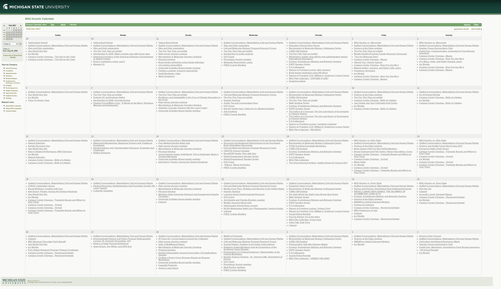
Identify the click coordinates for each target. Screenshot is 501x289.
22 (14, 37)
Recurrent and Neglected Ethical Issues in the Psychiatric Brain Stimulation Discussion (252, 144)
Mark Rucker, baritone (234, 267)
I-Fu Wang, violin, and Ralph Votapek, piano (440, 61)
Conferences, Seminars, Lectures (13, 82)
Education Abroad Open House (304, 45)
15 (14, 34)
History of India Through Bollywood (111, 243)
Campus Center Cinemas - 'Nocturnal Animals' (377, 208)
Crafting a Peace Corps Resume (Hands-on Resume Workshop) (184, 259)
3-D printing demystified (170, 65)
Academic (9, 71)
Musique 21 (99, 64)
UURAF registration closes (41, 186)
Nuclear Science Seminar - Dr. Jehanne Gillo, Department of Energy (253, 258)
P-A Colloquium (296, 67)
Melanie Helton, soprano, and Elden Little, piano (377, 68)
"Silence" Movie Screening (237, 165)
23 (16, 37)
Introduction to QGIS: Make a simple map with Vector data (121, 54)
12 (7, 34)
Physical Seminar (167, 151)
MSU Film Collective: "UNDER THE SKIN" (309, 258)
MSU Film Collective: (299, 160)
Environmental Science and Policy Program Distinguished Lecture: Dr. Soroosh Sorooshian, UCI (122, 240)
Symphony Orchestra (364, 71)
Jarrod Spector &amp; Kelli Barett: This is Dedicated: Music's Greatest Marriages (188, 155)
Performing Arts (12, 88)
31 (11, 30)
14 (11, 34)
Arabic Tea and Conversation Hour (241, 103)
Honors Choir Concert (430, 236)
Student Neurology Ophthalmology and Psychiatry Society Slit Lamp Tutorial (124, 187)
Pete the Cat (425, 189)
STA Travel (229, 57)
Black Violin (360, 162)
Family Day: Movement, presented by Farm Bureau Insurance (449, 247)
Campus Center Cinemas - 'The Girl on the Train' (52, 57)
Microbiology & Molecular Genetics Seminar (180, 57)
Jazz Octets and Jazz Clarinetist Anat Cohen (375, 103)
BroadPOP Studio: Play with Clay (240, 153)
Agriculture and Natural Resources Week (439, 241)
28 (11, 39)
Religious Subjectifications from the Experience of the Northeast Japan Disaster (250, 248)
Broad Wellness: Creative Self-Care (45, 189)
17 (18, 34)
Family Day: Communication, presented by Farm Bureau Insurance (447, 52)
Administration (11, 73)
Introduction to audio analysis (238, 54)
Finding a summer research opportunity (178, 71)
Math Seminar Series (299, 103)
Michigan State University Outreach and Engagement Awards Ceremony (188, 195)
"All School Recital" (429, 250)
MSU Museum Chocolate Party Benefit (47, 241)
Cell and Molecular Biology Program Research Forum (250, 48)
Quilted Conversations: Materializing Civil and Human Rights (58, 45)
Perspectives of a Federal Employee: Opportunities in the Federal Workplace (252, 253)
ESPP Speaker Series (299, 64)
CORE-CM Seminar (298, 51)
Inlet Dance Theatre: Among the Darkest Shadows (183, 162)
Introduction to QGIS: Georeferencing (111, 100)
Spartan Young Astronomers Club (436, 48)
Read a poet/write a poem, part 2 (109, 61)
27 (9, 39)
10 (18, 32)
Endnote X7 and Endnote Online (109, 97)
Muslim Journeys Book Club (238, 203)
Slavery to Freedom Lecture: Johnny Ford (309, 208)
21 (11, 37)
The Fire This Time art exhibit (107, 51)
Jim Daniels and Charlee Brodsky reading (244, 200)
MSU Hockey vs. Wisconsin (367, 42)
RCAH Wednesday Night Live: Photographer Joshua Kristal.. (254, 208)
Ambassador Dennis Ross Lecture (241, 205)
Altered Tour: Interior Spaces (368, 62)
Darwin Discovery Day (39, 146)
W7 (4, 34)
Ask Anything (230, 111)
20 (9, 37)
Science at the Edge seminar (368, 48)
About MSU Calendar (13, 106)
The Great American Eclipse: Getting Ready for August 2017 (318, 163)
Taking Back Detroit (37, 42)
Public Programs (12, 91)
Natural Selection (36, 143)
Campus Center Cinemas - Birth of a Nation (375, 100)
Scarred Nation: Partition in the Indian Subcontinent (249, 244)
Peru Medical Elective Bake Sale (174, 143)
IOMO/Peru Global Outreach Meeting (371, 202)
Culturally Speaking (103, 191)
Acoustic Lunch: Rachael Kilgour (435, 194)
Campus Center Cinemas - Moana (370, 59)
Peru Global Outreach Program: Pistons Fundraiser (53, 250)
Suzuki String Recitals (300, 214)
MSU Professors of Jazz (366, 210)
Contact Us (35, 280)
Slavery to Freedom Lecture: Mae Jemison (309, 70)
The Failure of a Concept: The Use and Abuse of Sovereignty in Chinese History (319, 112)
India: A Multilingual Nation (171, 244)
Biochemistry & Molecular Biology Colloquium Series (315, 48)
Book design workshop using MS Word (308, 73)
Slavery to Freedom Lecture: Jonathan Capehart (312, 124)
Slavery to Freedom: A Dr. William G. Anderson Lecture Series (319, 75)
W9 (4, 39)
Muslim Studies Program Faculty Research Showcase (380, 54)
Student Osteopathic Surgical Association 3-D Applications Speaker (187, 254)
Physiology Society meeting (237, 59)
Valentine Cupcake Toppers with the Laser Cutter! (182, 108)
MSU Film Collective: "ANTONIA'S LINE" (309, 78)
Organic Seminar (232, 100)
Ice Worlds (33, 54)
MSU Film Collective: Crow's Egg (305, 220)
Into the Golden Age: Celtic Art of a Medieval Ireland (249, 109)
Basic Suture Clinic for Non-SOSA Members (375, 149)
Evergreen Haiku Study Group (434, 149)
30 (9, 30)
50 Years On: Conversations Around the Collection (183, 239)
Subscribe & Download (12, 55)
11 (21, 32)
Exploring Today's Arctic (301, 186)
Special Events (11, 93)
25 (21, 37)
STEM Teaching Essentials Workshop (307, 146)
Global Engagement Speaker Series (241, 156)
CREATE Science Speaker (237, 151)
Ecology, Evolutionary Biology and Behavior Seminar (315, 61)
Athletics (9, 76)
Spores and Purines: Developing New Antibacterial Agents (382, 189)
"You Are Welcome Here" (366, 57)
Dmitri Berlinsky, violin (169, 73)
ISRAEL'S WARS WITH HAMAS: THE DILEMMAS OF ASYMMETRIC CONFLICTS (379, 192)
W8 (4, 37)
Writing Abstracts (101, 153)
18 (21, 34)
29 (7, 30)
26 (7, 39)
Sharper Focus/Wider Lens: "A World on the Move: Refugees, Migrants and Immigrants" (123, 104)
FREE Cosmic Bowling (235, 65)
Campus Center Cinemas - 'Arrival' (371, 159)
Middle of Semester (233, 236)
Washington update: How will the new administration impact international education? (318, 58)
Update (13, 57)
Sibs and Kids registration (41, 48)
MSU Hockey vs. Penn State (367, 183)
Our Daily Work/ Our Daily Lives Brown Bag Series (313, 194)
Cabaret (162, 202)
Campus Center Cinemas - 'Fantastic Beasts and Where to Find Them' (382, 155)
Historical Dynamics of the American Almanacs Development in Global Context (123, 58)
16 (16, 34)
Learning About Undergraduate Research (244, 194)
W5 (4, 30)
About (29, 280)
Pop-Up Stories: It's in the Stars (304, 217)
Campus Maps (11, 111)
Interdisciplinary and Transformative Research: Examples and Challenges (123, 149)
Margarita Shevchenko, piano (238, 62)
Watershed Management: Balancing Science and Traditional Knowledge (122, 144)
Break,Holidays (11, 78)
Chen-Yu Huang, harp (38, 100)
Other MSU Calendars (14, 108)
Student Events (11, 96)
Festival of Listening (364, 205)
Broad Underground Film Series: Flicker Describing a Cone (383, 151)
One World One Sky (37, 51)
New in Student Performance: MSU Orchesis (50, 151)
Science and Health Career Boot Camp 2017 (441, 146)
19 (7, 37)
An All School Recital (429, 95)
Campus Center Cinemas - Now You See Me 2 (376, 65)
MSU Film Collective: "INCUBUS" (305, 130)
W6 (4, 32)
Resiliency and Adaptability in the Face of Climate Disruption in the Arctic (189, 98)
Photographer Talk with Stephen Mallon (308, 244)
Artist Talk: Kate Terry (299, 222)
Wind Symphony (166, 76)
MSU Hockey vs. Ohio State (367, 140)
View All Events (11, 68)
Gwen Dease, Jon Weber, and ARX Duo (112, 246)
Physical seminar (166, 59)
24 (18, 37)
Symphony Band (297, 81)
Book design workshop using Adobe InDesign (181, 62)
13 (9, 34)
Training (8, 98)
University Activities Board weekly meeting (179, 68)
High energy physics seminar (172, 54)
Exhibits (9, 86)
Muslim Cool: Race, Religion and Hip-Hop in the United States (254, 189)
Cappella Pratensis (167, 265)
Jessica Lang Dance (168, 268)
